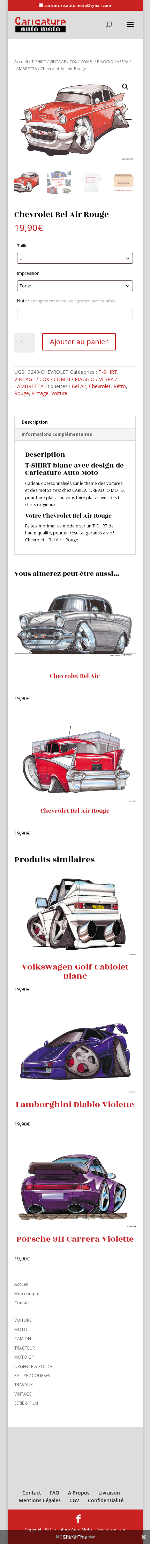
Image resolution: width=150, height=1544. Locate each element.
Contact (22, 1303)
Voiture (59, 393)
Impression (28, 273)
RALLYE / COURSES (32, 1376)
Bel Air (79, 386)
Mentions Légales (40, 1500)
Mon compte (26, 1294)
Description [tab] (35, 422)
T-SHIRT (38, 61)
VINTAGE (22, 1394)
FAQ (54, 1492)
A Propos (79, 1492)
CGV (74, 1500)
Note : (66, 301)
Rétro (119, 386)
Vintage (40, 393)
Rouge (21, 393)
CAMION (22, 1339)
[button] (125, 86)
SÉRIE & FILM (26, 1403)
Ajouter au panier (79, 341)
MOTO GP (24, 1357)
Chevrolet (100, 386)
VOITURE (22, 1320)
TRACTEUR (24, 1348)
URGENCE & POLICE (33, 1366)
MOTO (20, 1330)
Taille (22, 246)
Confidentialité (105, 1500)
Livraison (109, 1492)
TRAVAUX (23, 1385)
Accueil (21, 61)
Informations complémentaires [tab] (57, 434)
